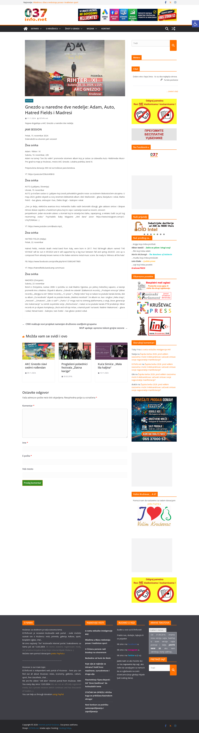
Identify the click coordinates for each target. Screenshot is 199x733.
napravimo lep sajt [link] (131, 664)
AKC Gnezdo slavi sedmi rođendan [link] (36, 365)
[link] (195, 23)
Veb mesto (27, 468)
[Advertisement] (152, 192)
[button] (40, 29)
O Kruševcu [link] (52, 28)
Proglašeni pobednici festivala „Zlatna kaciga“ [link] (74, 367)
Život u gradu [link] (72, 28)
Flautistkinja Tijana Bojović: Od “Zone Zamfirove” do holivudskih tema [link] (97, 683)
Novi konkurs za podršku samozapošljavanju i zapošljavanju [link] (96, 708)
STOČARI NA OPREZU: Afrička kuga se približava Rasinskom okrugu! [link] (98, 695)
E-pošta (27, 455)
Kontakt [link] (105, 28)
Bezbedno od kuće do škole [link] (98, 658)
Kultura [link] (29, 101)
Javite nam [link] (121, 661)
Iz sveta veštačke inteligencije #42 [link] (48, 2)
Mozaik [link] (90, 28)
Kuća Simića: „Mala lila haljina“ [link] (110, 365)
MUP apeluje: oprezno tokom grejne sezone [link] (103, 327)
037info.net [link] (43, 118)
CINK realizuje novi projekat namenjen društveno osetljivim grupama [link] (59, 324)
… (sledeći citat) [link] (172, 91)
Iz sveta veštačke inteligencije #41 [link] (156, 349)
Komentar (28, 405)
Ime (25, 442)
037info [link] (35, 28)
